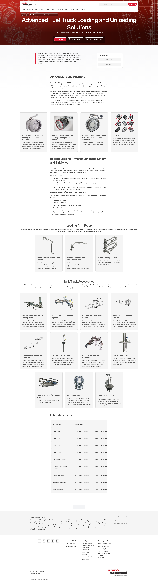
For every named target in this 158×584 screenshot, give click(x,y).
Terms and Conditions (69, 550)
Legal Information (71, 546)
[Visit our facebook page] (52, 541)
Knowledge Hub (70, 543)
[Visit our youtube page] (48, 541)
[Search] (100, 4)
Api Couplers (86, 559)
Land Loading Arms (104, 546)
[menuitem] (27, 9)
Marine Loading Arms (104, 543)
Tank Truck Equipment (85, 553)
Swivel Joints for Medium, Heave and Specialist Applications (104, 554)
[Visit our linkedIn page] (39, 541)
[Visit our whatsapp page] (57, 541)
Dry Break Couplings (88, 557)
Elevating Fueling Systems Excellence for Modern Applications (88, 546)
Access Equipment (103, 549)
